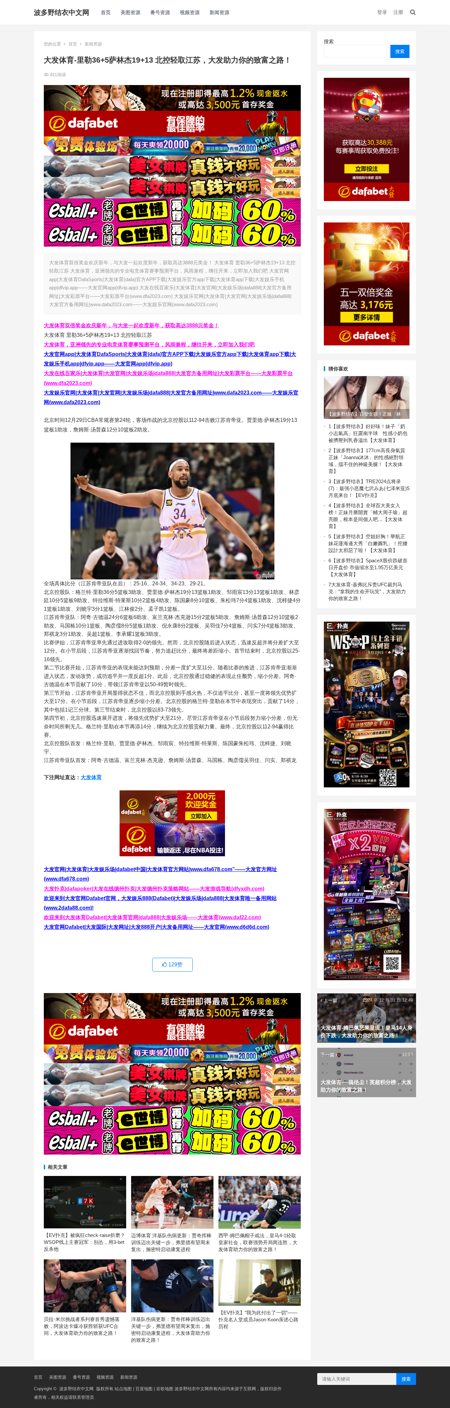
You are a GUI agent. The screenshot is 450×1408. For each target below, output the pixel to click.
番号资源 (160, 12)
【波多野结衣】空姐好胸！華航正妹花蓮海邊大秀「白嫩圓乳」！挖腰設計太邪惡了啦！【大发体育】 (368, 543)
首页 (106, 12)
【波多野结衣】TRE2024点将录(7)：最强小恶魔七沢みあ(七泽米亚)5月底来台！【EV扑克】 (368, 488)
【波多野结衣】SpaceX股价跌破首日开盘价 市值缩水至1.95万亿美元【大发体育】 (368, 567)
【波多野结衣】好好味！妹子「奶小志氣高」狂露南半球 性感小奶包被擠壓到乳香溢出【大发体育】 (368, 433)
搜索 (329, 41)
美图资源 (130, 12)
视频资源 (190, 12)
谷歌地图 (164, 1388)
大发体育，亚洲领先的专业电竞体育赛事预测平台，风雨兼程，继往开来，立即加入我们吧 (149, 344)
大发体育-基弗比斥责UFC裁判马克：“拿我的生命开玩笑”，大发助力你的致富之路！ (367, 591)
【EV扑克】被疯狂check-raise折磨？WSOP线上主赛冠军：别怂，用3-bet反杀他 (84, 1242)
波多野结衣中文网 (61, 12)
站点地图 (123, 1388)
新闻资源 (219, 12)
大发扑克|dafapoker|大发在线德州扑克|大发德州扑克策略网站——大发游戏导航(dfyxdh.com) (154, 889)
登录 (382, 12)
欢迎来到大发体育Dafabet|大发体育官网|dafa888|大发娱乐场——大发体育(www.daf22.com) (152, 917)
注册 (398, 12)
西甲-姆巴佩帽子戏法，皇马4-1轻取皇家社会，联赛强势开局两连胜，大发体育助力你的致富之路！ (257, 1242)
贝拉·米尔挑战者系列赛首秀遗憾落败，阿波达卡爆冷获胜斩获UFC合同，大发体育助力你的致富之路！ (82, 1326)
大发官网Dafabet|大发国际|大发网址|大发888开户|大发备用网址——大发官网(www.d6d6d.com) (156, 927)
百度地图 (144, 1388)
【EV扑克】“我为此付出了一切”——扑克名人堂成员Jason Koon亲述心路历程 (258, 1319)
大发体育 (91, 777)
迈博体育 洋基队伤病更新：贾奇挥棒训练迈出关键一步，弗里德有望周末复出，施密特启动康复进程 (171, 1242)
